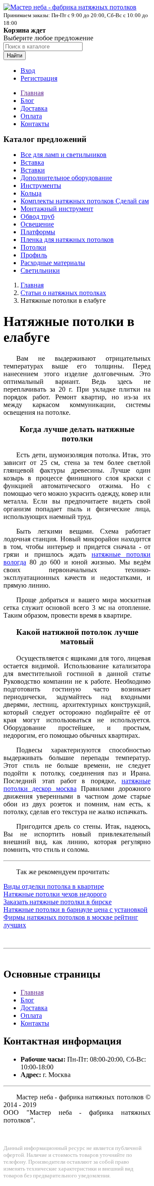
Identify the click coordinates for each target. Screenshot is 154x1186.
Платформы (38, 231)
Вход (28, 70)
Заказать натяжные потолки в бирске (57, 901)
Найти (14, 55)
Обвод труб (37, 216)
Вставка (32, 162)
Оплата (31, 116)
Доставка (34, 108)
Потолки (33, 247)
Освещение (37, 224)
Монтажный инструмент (57, 208)
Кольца (31, 193)
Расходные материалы (53, 262)
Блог (27, 100)
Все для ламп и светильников (64, 154)
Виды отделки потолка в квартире (53, 886)
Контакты (35, 123)
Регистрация (39, 78)
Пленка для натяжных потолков (67, 239)
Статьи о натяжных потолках (63, 292)
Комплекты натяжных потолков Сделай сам (85, 201)
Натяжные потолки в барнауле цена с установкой (75, 909)
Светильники (40, 270)
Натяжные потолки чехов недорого (55, 894)
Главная (32, 93)
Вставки (33, 170)
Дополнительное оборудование (66, 177)
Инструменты (41, 185)
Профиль (34, 255)
